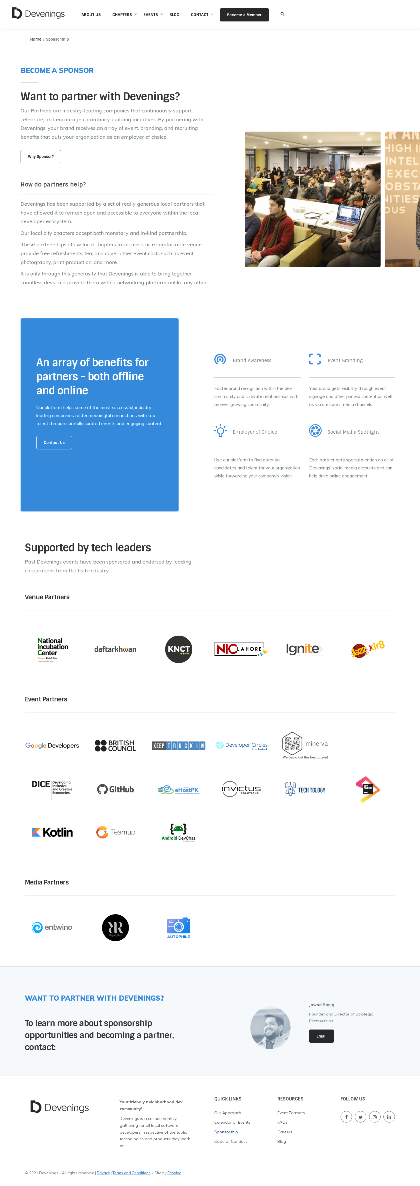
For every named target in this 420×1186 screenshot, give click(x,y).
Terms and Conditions (132, 1173)
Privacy (103, 1173)
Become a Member (244, 15)
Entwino (174, 1173)
